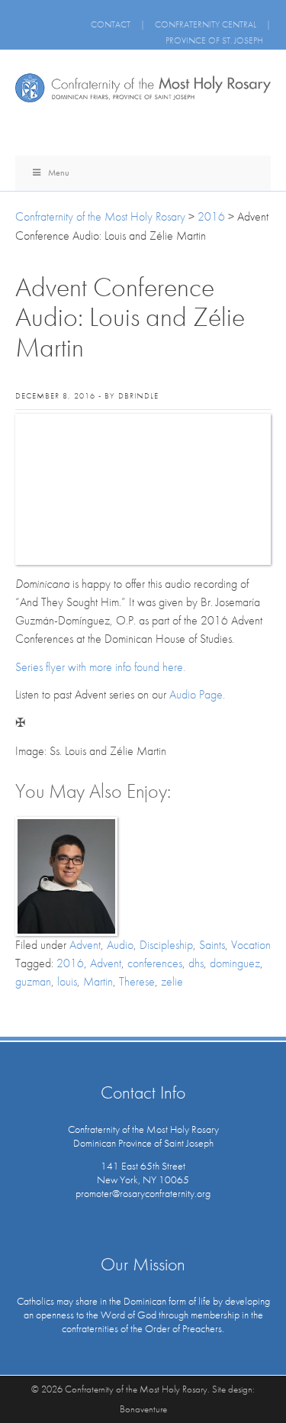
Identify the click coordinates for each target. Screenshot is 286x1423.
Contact (110, 24)
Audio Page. (197, 694)
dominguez (235, 963)
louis (67, 981)
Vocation (251, 945)
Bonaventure (143, 1408)
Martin (98, 981)
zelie (172, 981)
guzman (33, 981)
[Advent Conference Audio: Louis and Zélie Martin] (143, 489)
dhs (196, 963)
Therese (137, 981)
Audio (120, 945)
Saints (212, 945)
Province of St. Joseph (214, 40)
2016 (70, 963)
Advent (85, 945)
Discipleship (166, 945)
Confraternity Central (205, 24)
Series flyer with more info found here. (100, 667)
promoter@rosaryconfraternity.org (143, 1193)
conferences (154, 963)
